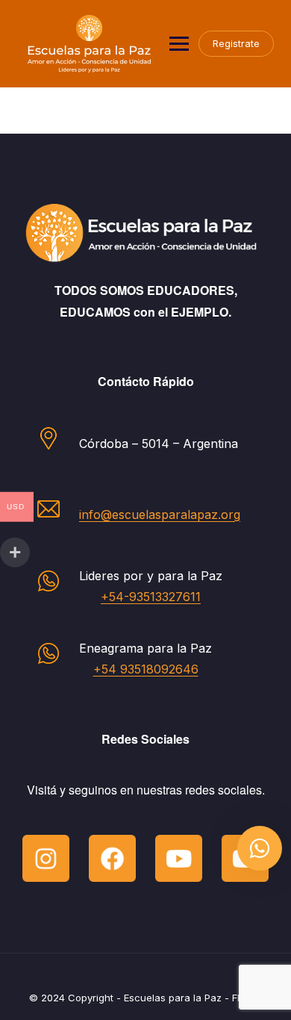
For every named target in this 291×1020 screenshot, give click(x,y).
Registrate (236, 43)
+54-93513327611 (151, 596)
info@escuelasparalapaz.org (159, 514)
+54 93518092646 (145, 669)
